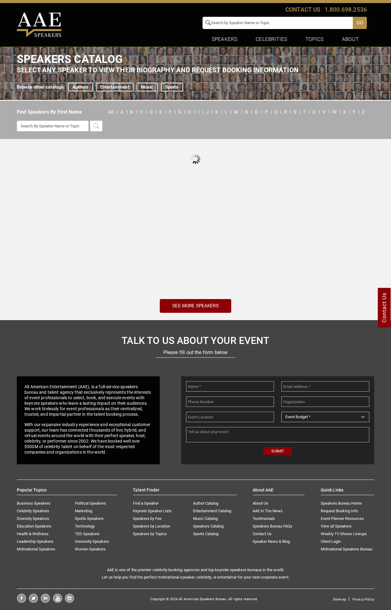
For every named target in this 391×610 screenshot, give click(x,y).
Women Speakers (90, 549)
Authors (80, 87)
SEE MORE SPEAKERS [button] (195, 306)
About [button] (350, 39)
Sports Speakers (89, 518)
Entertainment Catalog (212, 511)
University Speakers (92, 541)
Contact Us (262, 533)
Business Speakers (33, 503)
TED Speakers (87, 533)
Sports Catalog (205, 533)
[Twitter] (33, 601)
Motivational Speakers (36, 549)
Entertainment (114, 87)
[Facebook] (21, 601)
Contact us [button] (302, 9)
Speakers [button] (224, 39)
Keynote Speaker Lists (152, 511)
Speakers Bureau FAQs (272, 526)
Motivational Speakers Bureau (346, 549)
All (111, 112)
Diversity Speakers (33, 518)
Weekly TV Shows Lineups (344, 533)
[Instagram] (69, 601)
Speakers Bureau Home (341, 503)
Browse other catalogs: (41, 87)
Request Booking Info (339, 511)
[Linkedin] (45, 601)
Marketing (83, 511)
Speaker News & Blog (271, 541)
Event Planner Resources (342, 518)
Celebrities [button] (271, 39)
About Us (260, 503)
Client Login (331, 541)
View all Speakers (336, 526)
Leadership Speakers (35, 541)
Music (147, 87)
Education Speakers (34, 526)
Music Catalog (205, 518)
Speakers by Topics (150, 533)
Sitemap (339, 599)
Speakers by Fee (147, 518)
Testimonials (264, 518)
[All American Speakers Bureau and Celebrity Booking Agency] (39, 24)
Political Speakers (90, 503)
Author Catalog (205, 503)
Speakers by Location (151, 526)
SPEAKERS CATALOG (70, 59)
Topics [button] (314, 39)
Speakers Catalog (208, 526)
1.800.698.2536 (346, 9)
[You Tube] (57, 601)
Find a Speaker (146, 503)
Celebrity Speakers (33, 511)
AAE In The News (268, 511)
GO (359, 23)
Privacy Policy (363, 599)
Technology (85, 526)
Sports (172, 87)
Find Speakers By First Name (49, 112)
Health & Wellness (33, 533)
